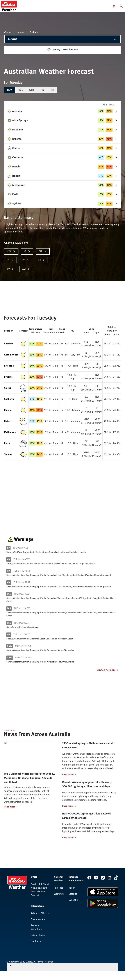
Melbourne (10, 432)
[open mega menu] (23, 6)
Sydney (8, 454)
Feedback (36, 941)
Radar (72, 888)
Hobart (7, 421)
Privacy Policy (38, 935)
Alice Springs (11, 355)
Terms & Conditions (36, 927)
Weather (8, 32)
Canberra (9, 399)
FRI (52, 90)
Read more (9, 807)
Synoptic (73, 900)
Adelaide (8, 344)
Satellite (73, 894)
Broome (8, 377)
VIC (39, 260)
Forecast (21, 32)
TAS (23, 260)
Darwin (8, 410)
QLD (41, 251)
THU (42, 90)
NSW (9, 251)
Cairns (7, 388)
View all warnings (106, 670)
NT (25, 251)
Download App (38, 919)
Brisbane (9, 366)
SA (8, 260)
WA (8, 269)
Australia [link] (34, 32)
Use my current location (65, 49)
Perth (7, 443)
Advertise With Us (40, 913)
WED (31, 90)
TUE (21, 90)
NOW (9, 90)
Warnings (59, 894)
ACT (24, 269)
